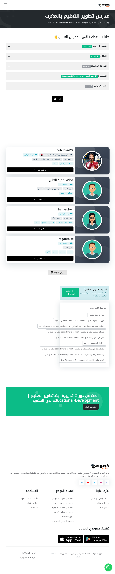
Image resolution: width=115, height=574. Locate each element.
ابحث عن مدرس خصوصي (62, 499)
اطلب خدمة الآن (70, 292)
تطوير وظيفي (45, 159)
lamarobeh (65, 209)
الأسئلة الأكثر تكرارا (29, 499)
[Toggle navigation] (5, 5)
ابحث (58, 99)
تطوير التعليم (56, 159)
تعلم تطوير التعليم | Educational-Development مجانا (82, 360)
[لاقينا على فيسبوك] (107, 482)
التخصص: (84, 76)
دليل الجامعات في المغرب (94, 343)
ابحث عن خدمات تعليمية (63, 508)
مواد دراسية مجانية (96, 315)
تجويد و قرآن (56, 218)
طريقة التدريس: (95, 46)
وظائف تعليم (32, 503)
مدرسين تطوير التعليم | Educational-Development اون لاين (80, 337)
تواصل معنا (104, 508)
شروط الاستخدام (28, 553)
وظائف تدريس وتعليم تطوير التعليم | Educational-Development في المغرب (73, 348)
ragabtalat (65, 239)
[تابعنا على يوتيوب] (88, 482)
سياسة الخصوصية (27, 558)
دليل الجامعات (67, 517)
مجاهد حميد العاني (60, 180)
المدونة (34, 508)
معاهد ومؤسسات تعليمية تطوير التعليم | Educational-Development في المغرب (71, 326)
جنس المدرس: (96, 86)
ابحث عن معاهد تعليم (64, 512)
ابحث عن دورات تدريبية (63, 503)
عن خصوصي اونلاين (100, 499)
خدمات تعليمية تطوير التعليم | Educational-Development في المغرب (76, 331)
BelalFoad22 (64, 150)
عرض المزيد (59, 272)
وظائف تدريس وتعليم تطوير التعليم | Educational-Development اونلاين (74, 354)
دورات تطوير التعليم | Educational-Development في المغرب (79, 320)
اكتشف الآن (90, 407)
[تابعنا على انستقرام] (100, 482)
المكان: (99, 56)
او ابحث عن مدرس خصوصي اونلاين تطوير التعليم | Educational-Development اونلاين (78, 22)
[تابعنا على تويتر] (94, 482)
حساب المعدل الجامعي (63, 521)
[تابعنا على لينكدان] (81, 482)
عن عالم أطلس (102, 503)
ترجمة (47, 188)
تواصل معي (41, 170)
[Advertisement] (55, 126)
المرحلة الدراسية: (95, 66)
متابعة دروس (68, 159)
